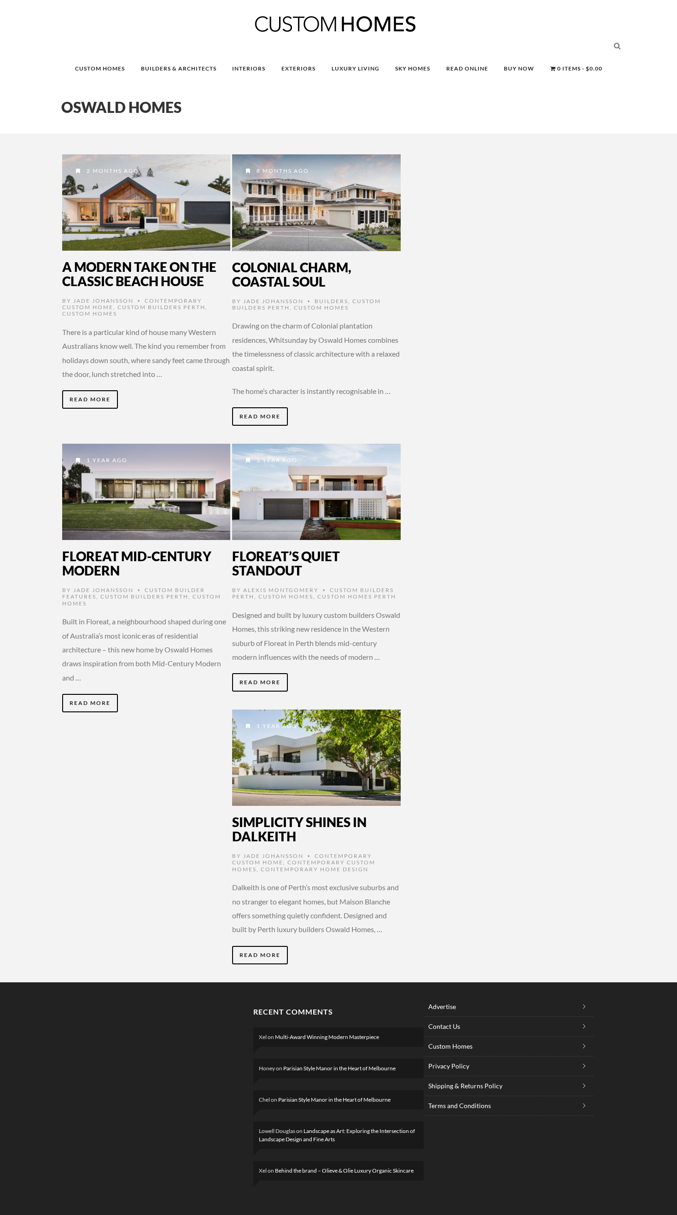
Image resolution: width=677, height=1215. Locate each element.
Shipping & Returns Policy (465, 1086)
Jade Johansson (103, 300)
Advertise (442, 1006)
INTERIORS (248, 68)
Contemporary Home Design (314, 869)
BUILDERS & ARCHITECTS (178, 68)
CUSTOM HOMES (100, 68)
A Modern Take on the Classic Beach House (139, 274)
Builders (331, 301)
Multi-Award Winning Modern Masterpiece (327, 1036)
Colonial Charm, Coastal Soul (291, 274)
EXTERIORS (298, 68)
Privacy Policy (448, 1066)
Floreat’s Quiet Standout (286, 563)
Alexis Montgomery (281, 590)
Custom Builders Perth (161, 307)
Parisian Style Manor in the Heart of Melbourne (339, 1068)
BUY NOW (519, 68)
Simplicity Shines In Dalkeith (299, 829)
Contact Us (444, 1026)
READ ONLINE (467, 68)
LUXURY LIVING (355, 68)
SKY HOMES (412, 68)
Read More (90, 399)
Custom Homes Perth (356, 596)
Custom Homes (89, 313)
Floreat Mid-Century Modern (136, 563)
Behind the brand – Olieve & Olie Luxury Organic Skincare (344, 1170)
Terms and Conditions (459, 1105)
